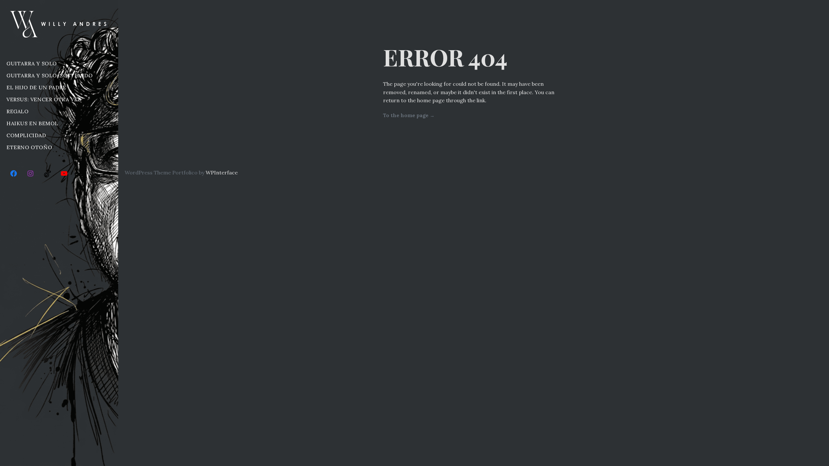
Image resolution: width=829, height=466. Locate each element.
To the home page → (409, 115)
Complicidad (26, 135)
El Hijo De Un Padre (36, 87)
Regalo (17, 111)
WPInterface (222, 172)
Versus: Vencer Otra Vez (43, 99)
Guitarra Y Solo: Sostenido (49, 75)
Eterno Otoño (29, 147)
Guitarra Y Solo (31, 63)
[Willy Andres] (59, 23)
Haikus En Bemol (32, 123)
